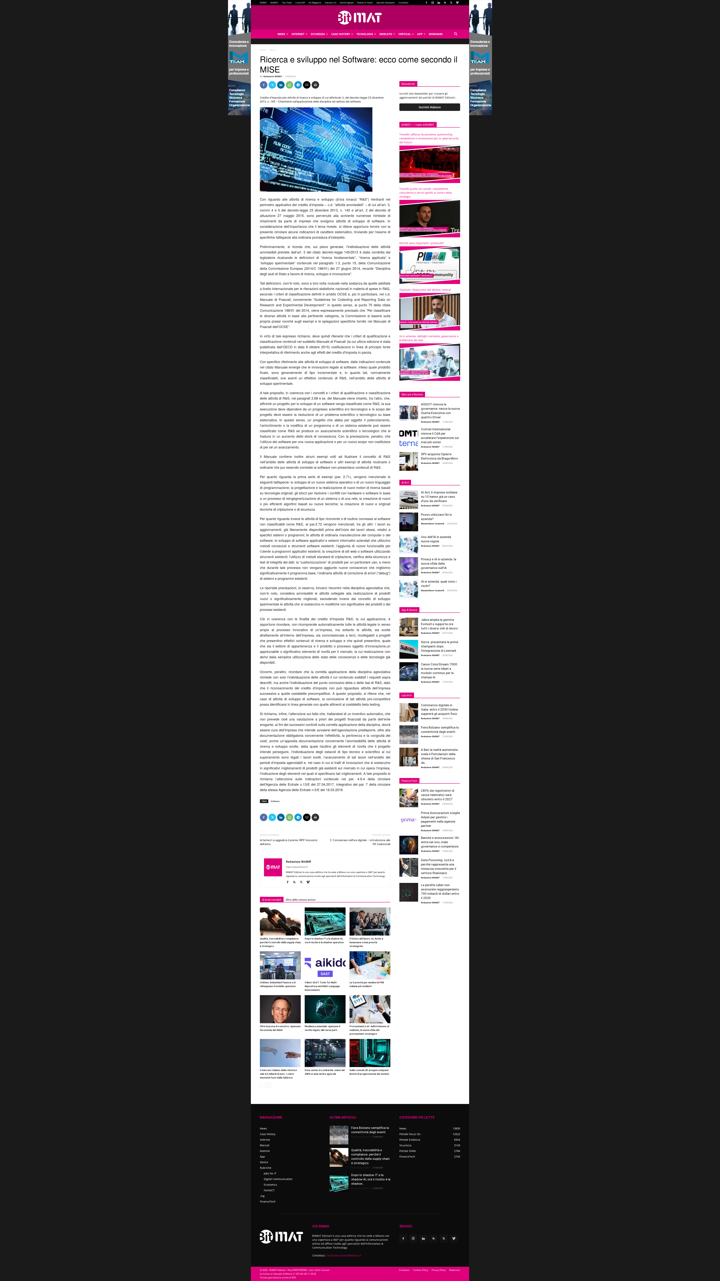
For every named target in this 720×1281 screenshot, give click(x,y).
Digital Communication (278, 1179)
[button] (455, 34)
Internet (298, 34)
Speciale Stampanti (385, 2)
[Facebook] (426, 2)
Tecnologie (364, 34)
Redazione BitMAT (272, 76)
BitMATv (274, 2)
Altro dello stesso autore (301, 899)
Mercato (386, 34)
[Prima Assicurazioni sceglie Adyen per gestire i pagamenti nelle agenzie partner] (408, 820)
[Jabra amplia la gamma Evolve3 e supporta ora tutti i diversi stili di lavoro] (408, 627)
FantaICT (269, 1190)
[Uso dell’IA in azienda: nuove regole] (408, 544)
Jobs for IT (270, 1173)
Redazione (454, 1270)
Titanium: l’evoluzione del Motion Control (425, 289)
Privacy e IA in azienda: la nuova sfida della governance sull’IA (438, 563)
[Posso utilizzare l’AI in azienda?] (408, 522)
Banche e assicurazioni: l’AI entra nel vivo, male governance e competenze (440, 842)
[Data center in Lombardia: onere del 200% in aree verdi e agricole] (325, 1053)
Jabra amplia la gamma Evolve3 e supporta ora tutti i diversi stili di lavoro (439, 624)
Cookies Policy (420, 1270)
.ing (262, 1196)
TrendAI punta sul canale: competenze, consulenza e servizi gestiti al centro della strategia (425, 192)
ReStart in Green (365, 2)
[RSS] (445, 2)
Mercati (264, 1145)
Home (263, 50)
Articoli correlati (271, 899)
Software (275, 801)
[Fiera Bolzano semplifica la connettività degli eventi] (408, 734)
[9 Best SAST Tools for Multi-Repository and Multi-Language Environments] (325, 965)
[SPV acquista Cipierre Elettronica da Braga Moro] (408, 461)
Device (264, 1162)
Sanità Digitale (347, 2)
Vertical (404, 34)
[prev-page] (262, 1085)
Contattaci (403, 2)
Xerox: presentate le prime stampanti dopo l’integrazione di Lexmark (439, 646)
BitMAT (263, 2)
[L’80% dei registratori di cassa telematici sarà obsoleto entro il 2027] (408, 797)
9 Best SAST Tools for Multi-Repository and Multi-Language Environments (322, 986)
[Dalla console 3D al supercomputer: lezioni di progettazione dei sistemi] (370, 1053)
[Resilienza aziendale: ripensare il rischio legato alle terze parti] (325, 1009)
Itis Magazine (315, 2)
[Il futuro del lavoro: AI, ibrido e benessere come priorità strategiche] (370, 921)
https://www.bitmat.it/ (297, 867)
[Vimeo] (457, 2)
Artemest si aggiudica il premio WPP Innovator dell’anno (289, 842)
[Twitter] (451, 2)
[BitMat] (360, 18)
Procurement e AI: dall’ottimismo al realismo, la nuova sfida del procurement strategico (369, 1030)
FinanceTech (268, 1201)
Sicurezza (318, 34)
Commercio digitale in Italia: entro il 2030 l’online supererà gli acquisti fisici (439, 709)
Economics (270, 1184)
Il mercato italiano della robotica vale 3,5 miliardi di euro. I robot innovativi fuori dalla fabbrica (278, 1074)
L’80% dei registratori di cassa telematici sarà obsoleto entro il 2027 (437, 795)
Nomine (265, 1151)
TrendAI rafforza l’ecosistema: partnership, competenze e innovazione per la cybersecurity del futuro (429, 138)
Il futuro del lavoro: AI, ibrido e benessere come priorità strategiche (366, 942)
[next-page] (268, 1085)
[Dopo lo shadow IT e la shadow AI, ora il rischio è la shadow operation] (325, 921)
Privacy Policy (439, 1270)
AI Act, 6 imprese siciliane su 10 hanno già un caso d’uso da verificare (439, 496)
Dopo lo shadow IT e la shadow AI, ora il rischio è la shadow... (370, 1179)
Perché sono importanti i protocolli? (421, 243)
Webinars (436, 34)
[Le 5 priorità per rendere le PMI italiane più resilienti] (370, 965)
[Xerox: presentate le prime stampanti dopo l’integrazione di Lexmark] (408, 649)
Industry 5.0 (330, 2)
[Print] (315, 85)
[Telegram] (298, 85)
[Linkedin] (439, 2)
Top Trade (287, 2)
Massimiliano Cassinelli (432, 523)
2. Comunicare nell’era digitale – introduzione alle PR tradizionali (360, 842)
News (281, 34)
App (419, 34)
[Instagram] (432, 2)
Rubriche (265, 1168)
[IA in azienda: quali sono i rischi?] (408, 588)
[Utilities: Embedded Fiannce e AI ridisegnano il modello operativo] (280, 965)
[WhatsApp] (289, 85)
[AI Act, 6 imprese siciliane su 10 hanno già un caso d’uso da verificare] (408, 499)
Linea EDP (300, 2)
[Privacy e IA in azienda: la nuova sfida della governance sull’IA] (408, 566)
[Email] (306, 85)
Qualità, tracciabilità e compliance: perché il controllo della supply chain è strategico (280, 942)
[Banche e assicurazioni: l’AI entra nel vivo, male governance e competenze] (408, 845)
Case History (340, 34)
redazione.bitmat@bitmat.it (343, 1255)
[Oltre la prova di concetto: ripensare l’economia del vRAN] (280, 1009)
